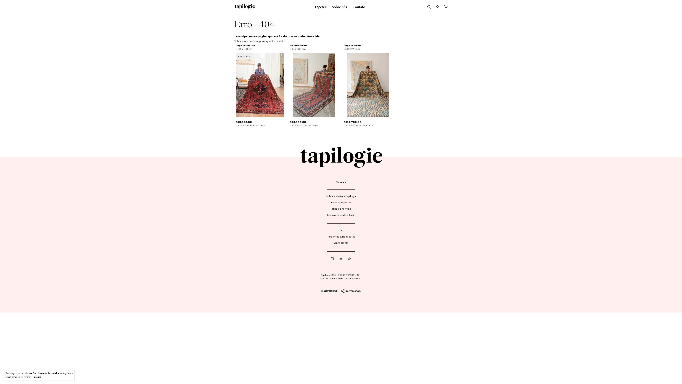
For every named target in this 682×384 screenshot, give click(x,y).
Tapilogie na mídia (341, 209)
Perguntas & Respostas (341, 237)
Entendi (37, 377)
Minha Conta (341, 243)
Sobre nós (339, 7)
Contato (359, 7)
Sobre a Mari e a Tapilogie (341, 196)
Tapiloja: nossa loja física (341, 215)
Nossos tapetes (341, 202)
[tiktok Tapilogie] (349, 258)
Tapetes (320, 7)
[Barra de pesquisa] (429, 7)
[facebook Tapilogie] (341, 258)
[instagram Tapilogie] (332, 258)
